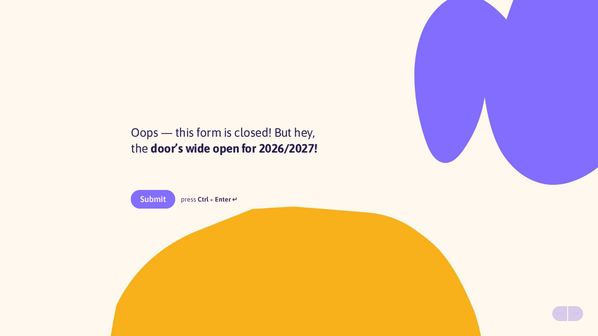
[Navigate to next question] (575, 313)
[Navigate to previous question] (559, 313)
